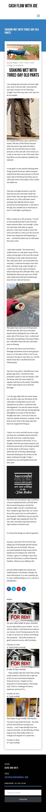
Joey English (13, 62)
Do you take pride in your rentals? (22, 623)
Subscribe (23, 799)
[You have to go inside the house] (23, 716)
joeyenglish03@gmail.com (16, 777)
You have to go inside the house (21, 718)
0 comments (18, 65)
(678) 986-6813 (11, 767)
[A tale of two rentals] (23, 667)
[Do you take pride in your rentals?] (23, 620)
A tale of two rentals (16, 669)
